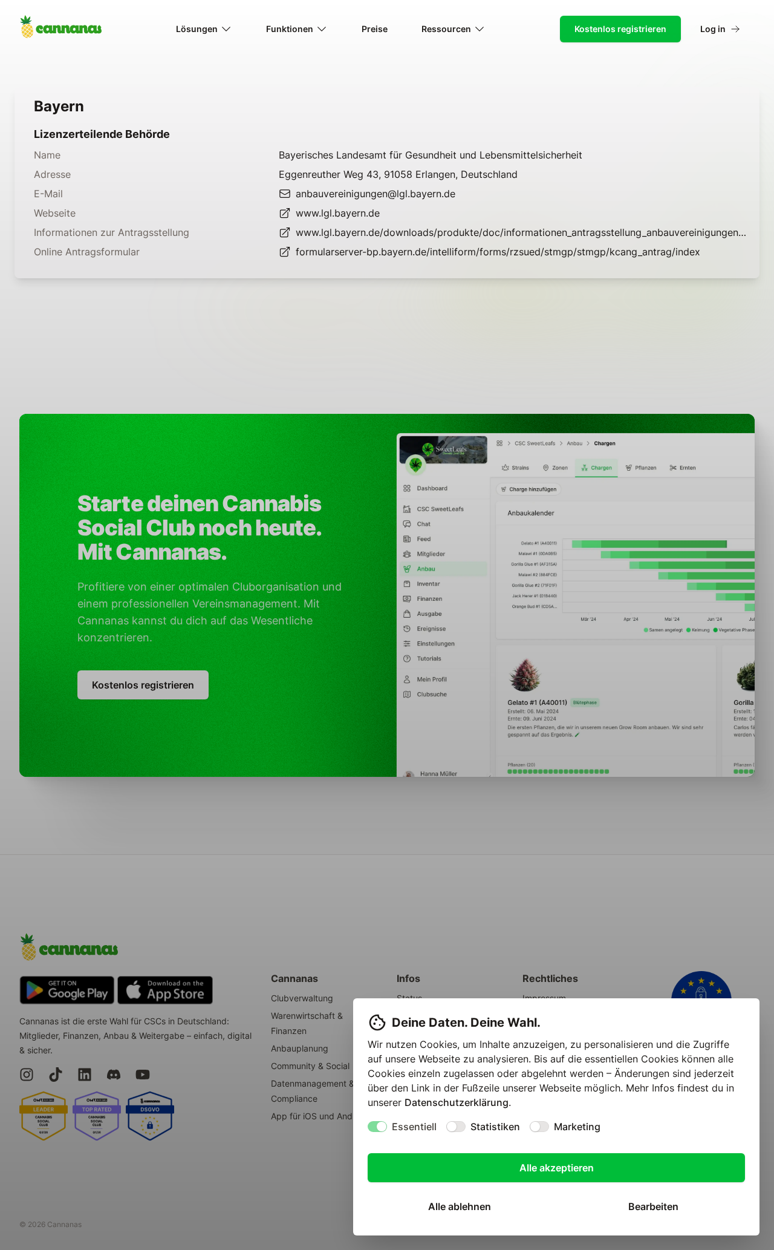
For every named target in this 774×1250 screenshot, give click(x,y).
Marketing (577, 1127)
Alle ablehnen (459, 1206)
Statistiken (495, 1127)
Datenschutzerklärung (457, 1102)
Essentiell (414, 1127)
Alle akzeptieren (556, 1168)
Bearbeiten (653, 1206)
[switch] (377, 1126)
